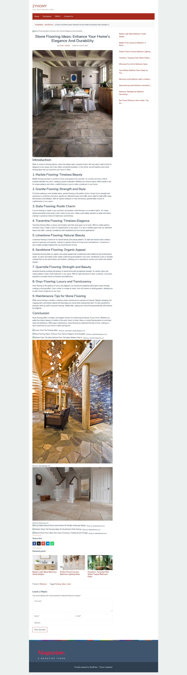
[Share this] (34, 543)
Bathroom (43, 584)
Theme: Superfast (105, 667)
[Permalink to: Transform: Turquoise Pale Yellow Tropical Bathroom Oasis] (100, 562)
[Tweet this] (39, 543)
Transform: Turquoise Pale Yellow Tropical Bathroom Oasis (98, 574)
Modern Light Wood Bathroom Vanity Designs (44, 573)
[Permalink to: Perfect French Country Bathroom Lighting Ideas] (72, 562)
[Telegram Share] (48, 543)
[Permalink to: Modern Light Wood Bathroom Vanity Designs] (44, 562)
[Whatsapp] (52, 543)
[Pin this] (43, 543)
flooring (58, 584)
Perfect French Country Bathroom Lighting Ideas (70, 573)
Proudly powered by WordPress (86, 667)
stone (69, 584)
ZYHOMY (39, 6)
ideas (64, 584)
